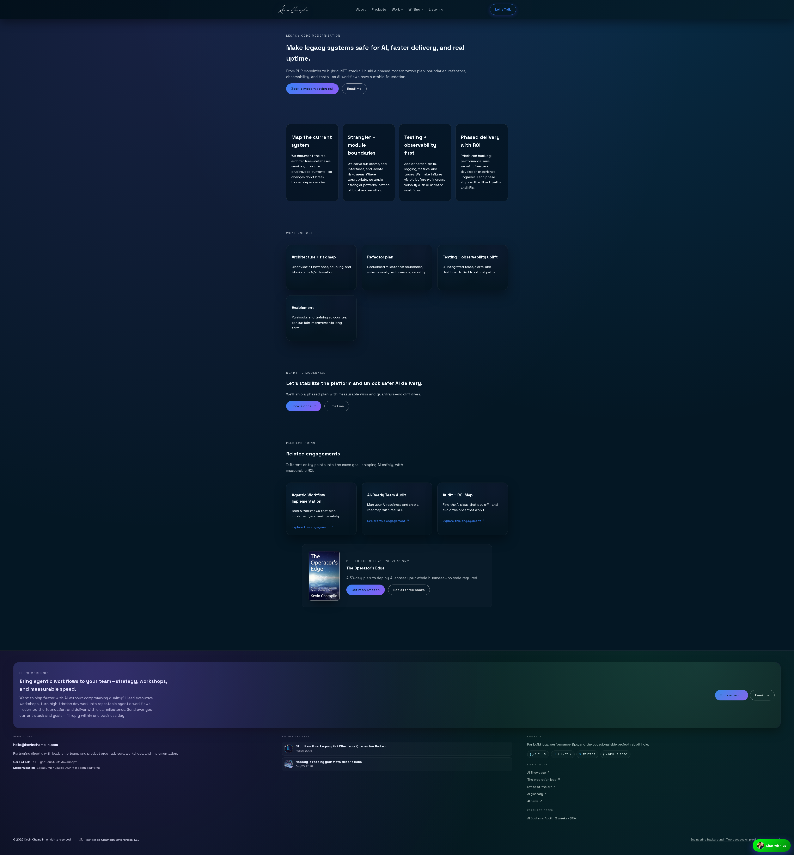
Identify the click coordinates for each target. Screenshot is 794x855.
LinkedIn (563, 754)
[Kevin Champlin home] (294, 9)
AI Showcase (538, 773)
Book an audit (731, 695)
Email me (354, 88)
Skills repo (615, 754)
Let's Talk (503, 9)
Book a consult (303, 406)
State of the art (541, 787)
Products (379, 9)
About (361, 9)
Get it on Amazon (366, 590)
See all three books (409, 590)
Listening (436, 9)
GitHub (538, 754)
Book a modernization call (312, 88)
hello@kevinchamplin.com (35, 744)
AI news (535, 801)
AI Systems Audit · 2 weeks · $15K (552, 818)
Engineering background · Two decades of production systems (736, 839)
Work (396, 9)
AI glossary (537, 794)
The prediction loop (544, 780)
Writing (414, 9)
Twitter (587, 754)
